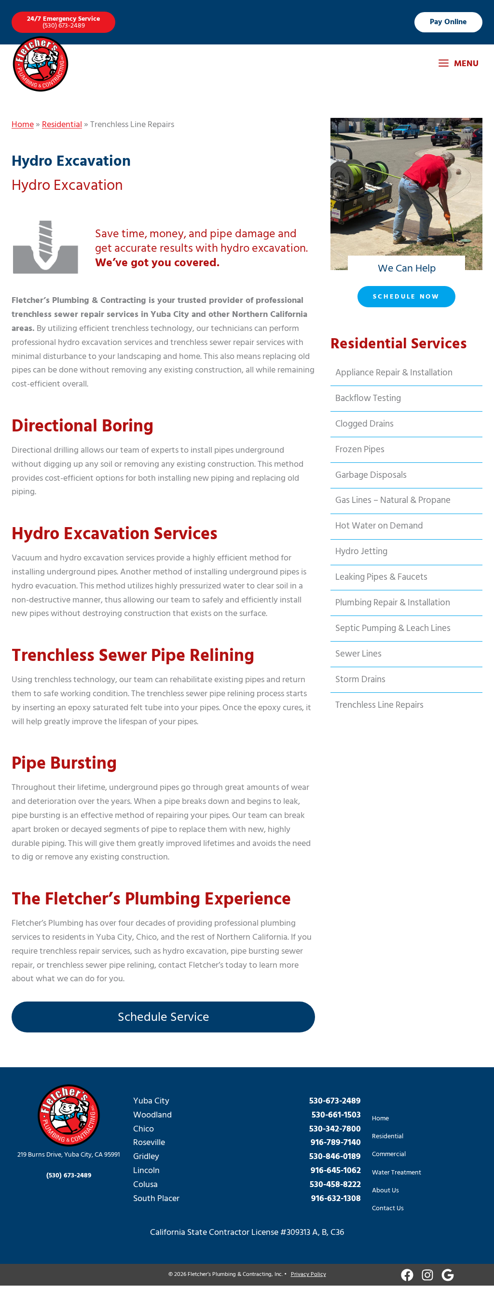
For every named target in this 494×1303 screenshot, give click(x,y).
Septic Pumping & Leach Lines (393, 628)
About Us (385, 1190)
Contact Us (388, 1208)
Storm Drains (360, 679)
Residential (62, 124)
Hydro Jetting (361, 551)
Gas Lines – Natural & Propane (393, 500)
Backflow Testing (368, 398)
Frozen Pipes (359, 449)
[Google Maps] (447, 1275)
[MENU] (458, 64)
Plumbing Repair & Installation (392, 602)
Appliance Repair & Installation (394, 372)
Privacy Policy (308, 1274)
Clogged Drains (364, 423)
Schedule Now (406, 296)
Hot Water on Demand (379, 525)
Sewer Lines (358, 653)
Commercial (389, 1154)
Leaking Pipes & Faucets (381, 577)
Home (23, 124)
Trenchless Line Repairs (379, 705)
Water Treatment (396, 1172)
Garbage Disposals (371, 475)
